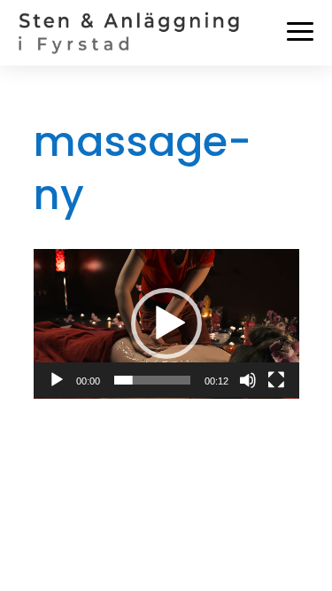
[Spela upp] (57, 380)
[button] (166, 323)
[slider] (152, 380)
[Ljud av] (248, 380)
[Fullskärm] (276, 380)
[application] (166, 324)
